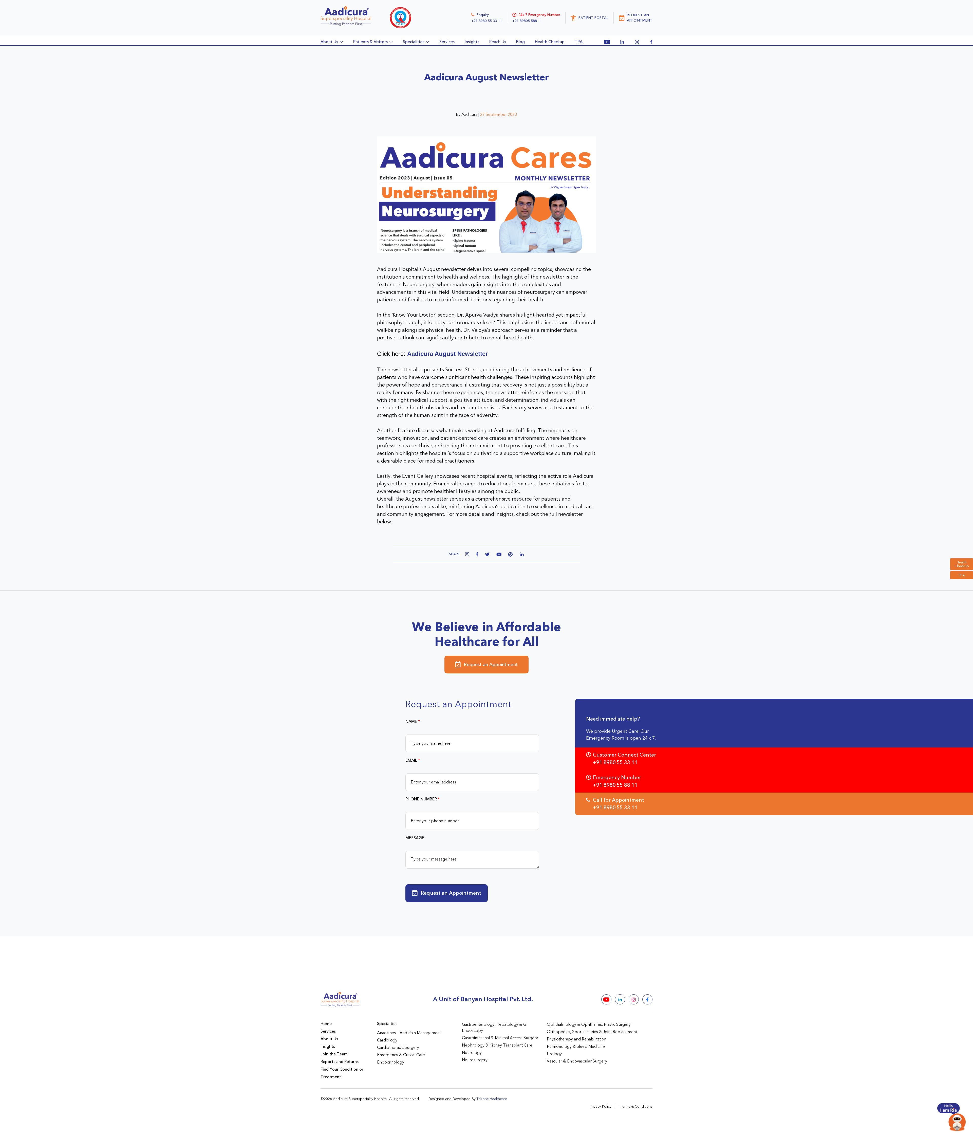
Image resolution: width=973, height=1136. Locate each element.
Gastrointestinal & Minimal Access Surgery (500, 1038)
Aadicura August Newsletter (447, 353)
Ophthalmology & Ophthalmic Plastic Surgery (589, 1024)
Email (412, 760)
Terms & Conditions (636, 1106)
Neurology (472, 1052)
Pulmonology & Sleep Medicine (576, 1046)
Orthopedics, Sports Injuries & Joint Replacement (592, 1032)
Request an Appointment (491, 665)
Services (447, 42)
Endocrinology (390, 1062)
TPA (961, 575)
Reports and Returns (340, 1062)
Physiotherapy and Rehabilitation (576, 1039)
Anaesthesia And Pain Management (409, 1033)
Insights (472, 42)
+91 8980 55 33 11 (486, 21)
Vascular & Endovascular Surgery (577, 1061)
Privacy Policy (600, 1106)
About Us (329, 1039)
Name (412, 721)
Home (326, 1024)
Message (414, 838)
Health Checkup (962, 564)
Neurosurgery (475, 1060)
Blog (520, 42)
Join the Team (334, 1054)
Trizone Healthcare (492, 1098)
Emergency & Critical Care (401, 1055)
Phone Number (422, 799)
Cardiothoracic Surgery (398, 1047)
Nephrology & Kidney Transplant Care (497, 1045)
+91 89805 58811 (526, 21)
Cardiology (387, 1040)
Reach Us (497, 42)
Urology (554, 1054)
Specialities (413, 42)
